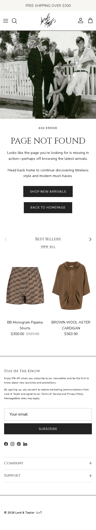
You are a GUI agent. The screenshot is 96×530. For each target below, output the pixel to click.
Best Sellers (48, 239)
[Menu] (5, 20)
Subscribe (48, 429)
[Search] (17, 20)
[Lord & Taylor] (48, 20)
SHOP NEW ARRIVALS (48, 192)
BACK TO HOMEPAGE (47, 207)
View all (48, 247)
